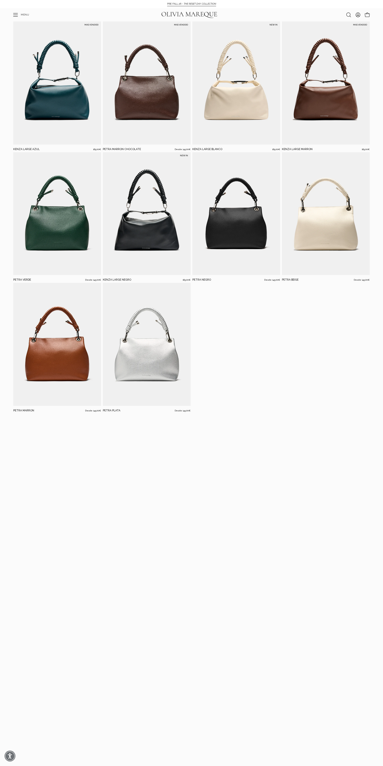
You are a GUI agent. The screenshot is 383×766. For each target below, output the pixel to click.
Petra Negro (201, 279)
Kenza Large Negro (117, 279)
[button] (348, 15)
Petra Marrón (23, 410)
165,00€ (97, 149)
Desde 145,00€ (183, 149)
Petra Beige (290, 279)
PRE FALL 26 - (191, 3)
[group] (191, 4)
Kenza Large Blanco (207, 149)
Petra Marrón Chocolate (122, 149)
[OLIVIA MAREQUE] (189, 15)
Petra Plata (111, 410)
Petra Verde (22, 279)
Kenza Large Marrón (297, 149)
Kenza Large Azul (26, 149)
